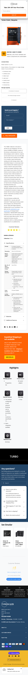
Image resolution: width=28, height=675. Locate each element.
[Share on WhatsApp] (12, 327)
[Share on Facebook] (5, 327)
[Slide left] (3, 36)
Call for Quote (10, 135)
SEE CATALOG (9, 357)
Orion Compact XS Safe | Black (19, 542)
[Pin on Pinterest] (10, 327)
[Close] (21, 668)
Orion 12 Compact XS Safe (6, 542)
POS (13, 664)
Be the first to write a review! (14, 579)
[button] (14, 243)
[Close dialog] (26, 1)
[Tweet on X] (7, 327)
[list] (14, 408)
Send (8, 128)
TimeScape (9, 664)
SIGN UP (14, 15)
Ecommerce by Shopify (20, 664)
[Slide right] (25, 36)
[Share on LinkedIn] (15, 327)
